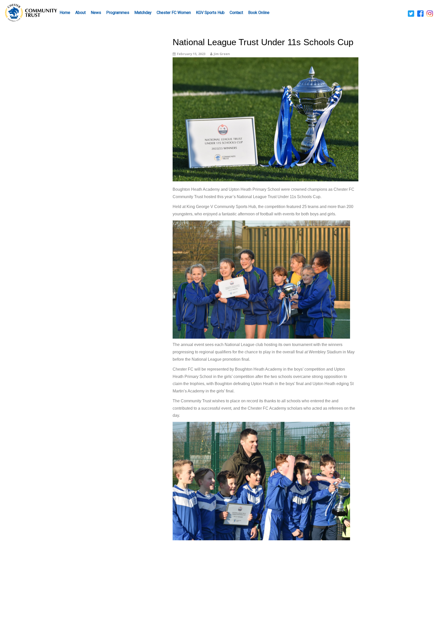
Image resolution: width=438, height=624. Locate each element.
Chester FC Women (174, 12)
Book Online (258, 12)
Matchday (143, 12)
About (80, 12)
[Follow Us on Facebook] (420, 13)
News (96, 12)
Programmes (117, 12)
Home (65, 12)
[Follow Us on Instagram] (430, 13)
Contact (236, 12)
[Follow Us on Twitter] (411, 13)
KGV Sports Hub (210, 12)
